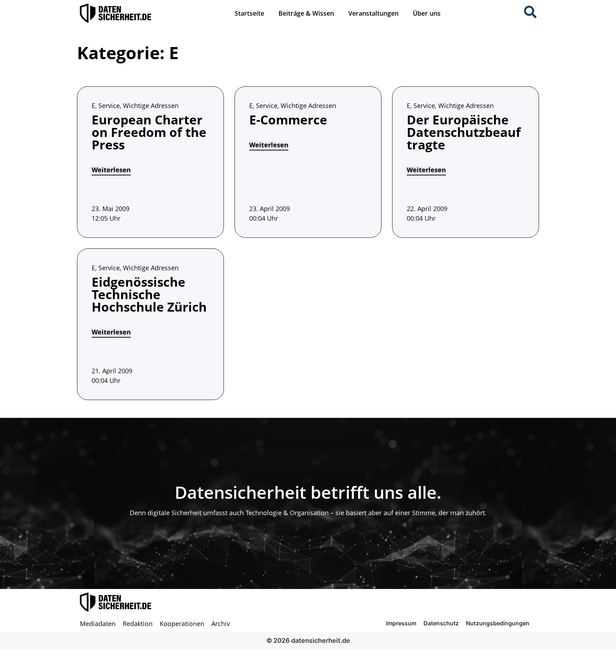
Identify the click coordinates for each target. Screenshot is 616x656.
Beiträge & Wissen (306, 13)
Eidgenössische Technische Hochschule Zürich (149, 294)
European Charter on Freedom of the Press (149, 132)
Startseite (249, 13)
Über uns (427, 13)
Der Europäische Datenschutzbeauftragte (464, 132)
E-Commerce (288, 119)
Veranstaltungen (373, 13)
